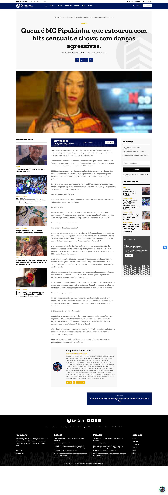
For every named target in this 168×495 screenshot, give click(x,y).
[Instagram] (146, 1)
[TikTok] (74, 382)
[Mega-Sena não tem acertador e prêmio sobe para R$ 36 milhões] (31, 216)
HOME (18, 166)
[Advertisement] (84, 480)
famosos (63, 17)
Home (57, 17)
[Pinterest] (86, 60)
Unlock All (136, 170)
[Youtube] (150, 1)
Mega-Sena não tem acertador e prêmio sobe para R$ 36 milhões (29, 232)
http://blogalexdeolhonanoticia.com (76, 353)
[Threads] (83, 382)
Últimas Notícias (21, 196)
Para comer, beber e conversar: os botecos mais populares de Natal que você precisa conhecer (30, 294)
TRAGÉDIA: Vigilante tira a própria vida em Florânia (30, 170)
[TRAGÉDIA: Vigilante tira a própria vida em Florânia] (31, 155)
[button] (96, 6)
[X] (148, 1)
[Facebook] (143, 1)
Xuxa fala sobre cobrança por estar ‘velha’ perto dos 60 (119, 400)
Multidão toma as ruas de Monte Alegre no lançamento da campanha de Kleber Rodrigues (31, 201)
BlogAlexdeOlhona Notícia (74, 52)
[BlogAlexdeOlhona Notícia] (58, 366)
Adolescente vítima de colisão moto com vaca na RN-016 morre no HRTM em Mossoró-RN (31, 262)
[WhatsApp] (91, 60)
